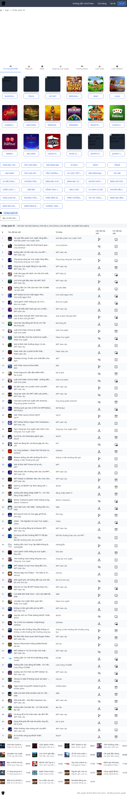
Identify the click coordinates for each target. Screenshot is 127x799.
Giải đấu (31, 189)
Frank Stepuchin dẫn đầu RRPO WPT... (29, 372)
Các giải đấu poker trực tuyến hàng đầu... (31, 238)
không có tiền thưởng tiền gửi (26, 460)
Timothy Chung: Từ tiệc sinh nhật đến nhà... (32, 358)
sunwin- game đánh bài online (54, 206)
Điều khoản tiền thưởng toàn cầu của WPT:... (32, 471)
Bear (96, 96)
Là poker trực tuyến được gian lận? (28, 601)
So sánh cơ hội (96, 189)
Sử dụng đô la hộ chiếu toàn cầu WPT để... (31, 714)
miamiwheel (74, 125)
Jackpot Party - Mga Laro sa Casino (97, 153)
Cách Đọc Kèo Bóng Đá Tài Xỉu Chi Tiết (30, 323)
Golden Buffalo (11, 96)
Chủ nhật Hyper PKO (22, 297)
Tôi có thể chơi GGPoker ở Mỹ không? (29, 622)
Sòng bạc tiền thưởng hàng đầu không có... (32, 629)
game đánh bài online (32, 206)
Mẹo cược (74, 189)
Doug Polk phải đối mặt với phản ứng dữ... (31, 721)
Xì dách (74, 165)
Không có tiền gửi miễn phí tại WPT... (29, 608)
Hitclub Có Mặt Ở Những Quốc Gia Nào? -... (32, 679)
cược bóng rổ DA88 (22, 667)
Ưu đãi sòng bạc (10, 181)
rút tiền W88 (19, 290)
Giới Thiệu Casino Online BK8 (26, 365)
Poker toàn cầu (20, 354)
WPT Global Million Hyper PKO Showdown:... (32, 422)
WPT (15, 361)
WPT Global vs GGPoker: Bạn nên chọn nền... (32, 478)
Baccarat (31, 153)
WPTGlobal (18, 410)
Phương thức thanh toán (32, 198)
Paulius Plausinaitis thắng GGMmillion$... (31, 643)
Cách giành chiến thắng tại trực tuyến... (30, 551)
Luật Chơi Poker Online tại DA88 (27, 330)
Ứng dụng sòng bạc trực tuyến (27, 262)
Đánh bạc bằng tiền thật (118, 198)
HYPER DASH (19, 688)
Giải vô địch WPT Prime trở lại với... (28, 464)
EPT (15, 446)
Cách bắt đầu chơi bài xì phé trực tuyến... (31, 337)
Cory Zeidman (19, 247)
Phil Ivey (17, 516)
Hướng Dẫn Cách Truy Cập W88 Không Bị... (31, 544)
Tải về (121, 3)
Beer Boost (74, 96)
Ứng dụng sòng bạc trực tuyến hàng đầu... (32, 259)
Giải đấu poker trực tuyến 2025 (27, 240)
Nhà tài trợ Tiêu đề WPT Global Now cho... (31, 587)
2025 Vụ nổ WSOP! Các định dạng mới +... (31, 485)
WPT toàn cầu (19, 255)
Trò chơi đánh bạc (32, 165)
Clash (117, 96)
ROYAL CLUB (74, 153)
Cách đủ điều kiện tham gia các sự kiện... (31, 309)
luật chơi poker (20, 332)
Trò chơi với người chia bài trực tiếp (32, 173)
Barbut (9, 153)
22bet (16, 523)
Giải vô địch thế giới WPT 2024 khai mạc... (31, 316)
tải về (112, 3)
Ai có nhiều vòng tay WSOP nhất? (27, 735)
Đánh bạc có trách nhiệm (75, 181)
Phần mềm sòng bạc (54, 198)
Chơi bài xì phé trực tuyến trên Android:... (31, 401)
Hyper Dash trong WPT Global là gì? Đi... (30, 686)
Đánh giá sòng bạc (118, 181)
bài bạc (17, 646)
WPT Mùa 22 (19, 276)
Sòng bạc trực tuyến (11, 165)
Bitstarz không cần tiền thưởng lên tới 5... (31, 457)
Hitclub (17, 575)
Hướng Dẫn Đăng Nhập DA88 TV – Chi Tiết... (32, 493)
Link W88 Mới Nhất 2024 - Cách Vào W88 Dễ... (33, 594)
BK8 (15, 368)
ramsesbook (54, 125)
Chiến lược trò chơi (11, 189)
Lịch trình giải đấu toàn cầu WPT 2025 (29, 280)
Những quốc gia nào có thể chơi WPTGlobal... (33, 408)
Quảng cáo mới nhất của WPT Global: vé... (31, 672)
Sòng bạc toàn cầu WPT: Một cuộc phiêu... (31, 393)
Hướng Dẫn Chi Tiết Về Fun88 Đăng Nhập (31, 657)
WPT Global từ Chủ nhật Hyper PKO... (29, 294)
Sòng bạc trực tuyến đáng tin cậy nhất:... (31, 266)
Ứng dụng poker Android (24, 403)
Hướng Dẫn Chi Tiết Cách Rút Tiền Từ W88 (31, 287)
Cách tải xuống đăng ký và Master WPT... (31, 528)
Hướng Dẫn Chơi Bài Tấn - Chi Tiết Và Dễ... (31, 707)
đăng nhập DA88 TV (22, 495)
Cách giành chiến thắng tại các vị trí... (29, 301)
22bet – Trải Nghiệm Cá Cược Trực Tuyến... (31, 521)
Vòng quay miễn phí (11, 198)
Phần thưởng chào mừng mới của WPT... (30, 728)
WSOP (16, 439)
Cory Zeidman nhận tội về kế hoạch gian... (31, 245)
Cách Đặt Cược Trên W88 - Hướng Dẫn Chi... (32, 507)
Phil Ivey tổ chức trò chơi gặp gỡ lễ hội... (30, 514)
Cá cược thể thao (75, 173)
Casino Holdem (54, 153)
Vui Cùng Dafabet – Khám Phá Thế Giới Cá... (32, 450)
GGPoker (17, 625)
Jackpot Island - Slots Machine (118, 153)
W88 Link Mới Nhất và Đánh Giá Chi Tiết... (31, 693)
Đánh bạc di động (54, 181)
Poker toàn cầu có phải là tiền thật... (29, 351)
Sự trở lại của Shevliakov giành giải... (29, 436)
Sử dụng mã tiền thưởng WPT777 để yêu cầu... (31, 536)
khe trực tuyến (20, 304)
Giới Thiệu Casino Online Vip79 (27, 415)
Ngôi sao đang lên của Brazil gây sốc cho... (31, 443)
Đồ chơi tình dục (21, 582)
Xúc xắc (117, 173)
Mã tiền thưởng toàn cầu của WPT (28, 540)
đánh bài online (10, 206)
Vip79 (16, 417)
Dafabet (17, 453)
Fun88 (16, 660)
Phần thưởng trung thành (75, 198)
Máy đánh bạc (52, 165)
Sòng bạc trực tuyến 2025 (24, 431)
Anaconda (31, 125)
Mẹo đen (17, 554)
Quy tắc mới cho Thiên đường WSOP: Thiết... (32, 615)
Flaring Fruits (11, 125)
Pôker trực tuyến (54, 189)
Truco (31, 96)
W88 (15, 509)
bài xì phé (18, 375)
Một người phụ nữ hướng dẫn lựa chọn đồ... (32, 580)
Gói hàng (102, 3)
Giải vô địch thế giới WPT (24, 318)
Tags (7, 10)
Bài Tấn (17, 710)
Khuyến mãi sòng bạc (118, 189)
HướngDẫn (18, 547)
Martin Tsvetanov (21, 502)
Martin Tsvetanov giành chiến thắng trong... (32, 500)
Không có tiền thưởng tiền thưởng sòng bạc (32, 632)
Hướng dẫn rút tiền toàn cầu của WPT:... (30, 252)
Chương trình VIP (32, 181)
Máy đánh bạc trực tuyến (97, 173)
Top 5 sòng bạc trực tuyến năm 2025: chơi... (32, 429)
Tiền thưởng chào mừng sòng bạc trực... (31, 558)
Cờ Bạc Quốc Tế (18, 10)
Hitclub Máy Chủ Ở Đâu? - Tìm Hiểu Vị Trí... (31, 573)
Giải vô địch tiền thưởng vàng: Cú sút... (30, 344)
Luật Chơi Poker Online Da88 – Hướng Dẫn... (32, 379)
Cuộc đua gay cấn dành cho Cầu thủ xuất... (32, 273)
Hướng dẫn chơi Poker (83, 3)
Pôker (117, 165)
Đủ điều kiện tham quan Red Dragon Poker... (32, 636)
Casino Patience (118, 125)
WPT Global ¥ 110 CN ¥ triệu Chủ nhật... (30, 650)
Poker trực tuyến (21, 339)
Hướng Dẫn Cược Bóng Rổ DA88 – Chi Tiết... (32, 665)
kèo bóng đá (19, 325)
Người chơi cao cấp (97, 181)
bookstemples (97, 125)
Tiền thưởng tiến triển (54, 173)
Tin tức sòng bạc (97, 198)
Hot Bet (52, 96)
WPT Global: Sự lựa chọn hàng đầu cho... (31, 565)
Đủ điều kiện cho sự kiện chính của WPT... (31, 386)
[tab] (10, 67)
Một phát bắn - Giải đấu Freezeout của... (30, 700)
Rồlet (95, 165)
